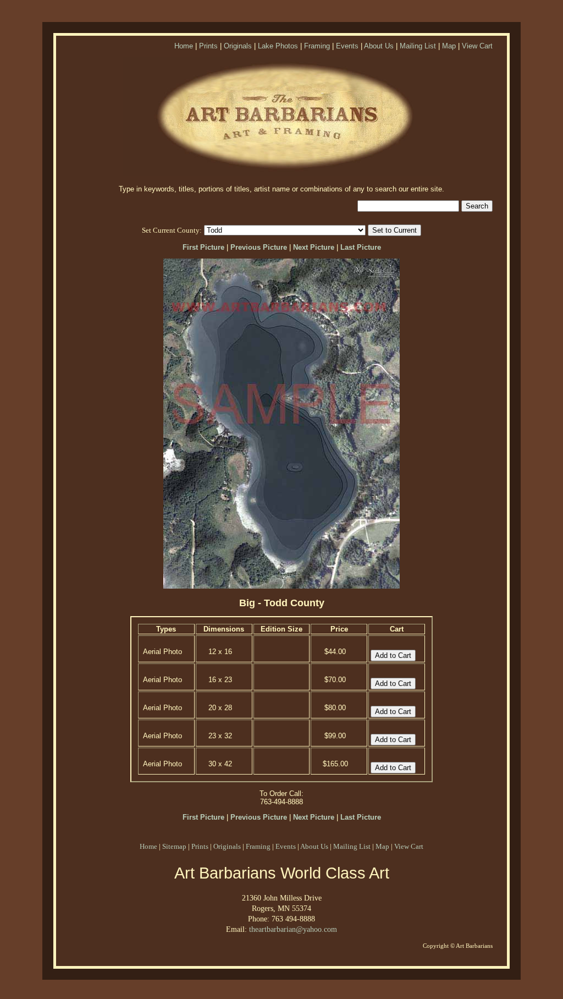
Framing (317, 46)
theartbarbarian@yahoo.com (293, 929)
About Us (379, 46)
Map (449, 46)
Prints (208, 46)
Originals (238, 46)
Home (183, 46)
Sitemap (174, 846)
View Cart (477, 46)
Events (347, 46)
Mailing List (418, 46)
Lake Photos (278, 46)
